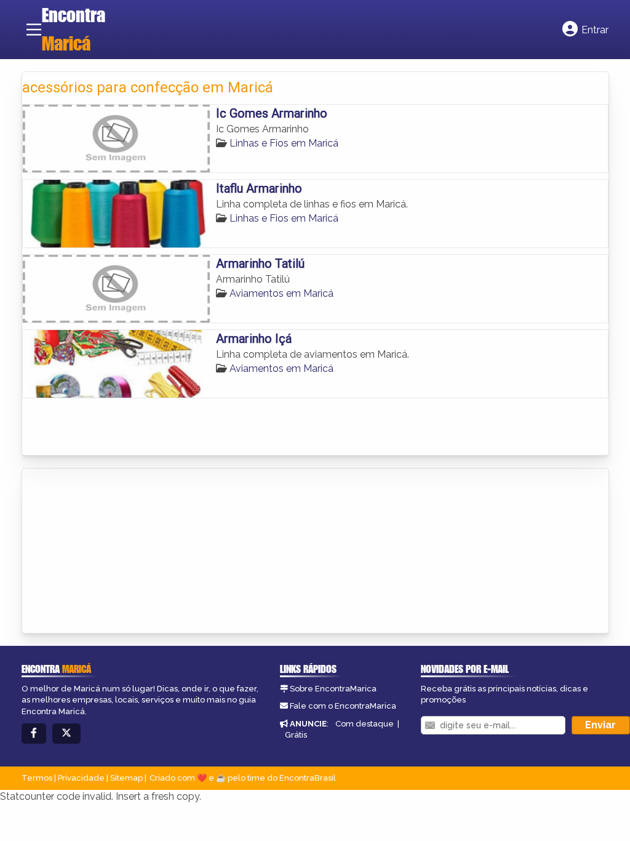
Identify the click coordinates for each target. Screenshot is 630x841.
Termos (37, 778)
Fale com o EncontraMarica (343, 705)
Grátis (296, 734)
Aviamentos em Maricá (281, 293)
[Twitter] (66, 733)
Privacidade (81, 778)
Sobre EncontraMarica (333, 688)
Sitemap (126, 778)
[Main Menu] (34, 29)
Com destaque (364, 723)
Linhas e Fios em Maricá (283, 143)
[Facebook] (34, 733)
